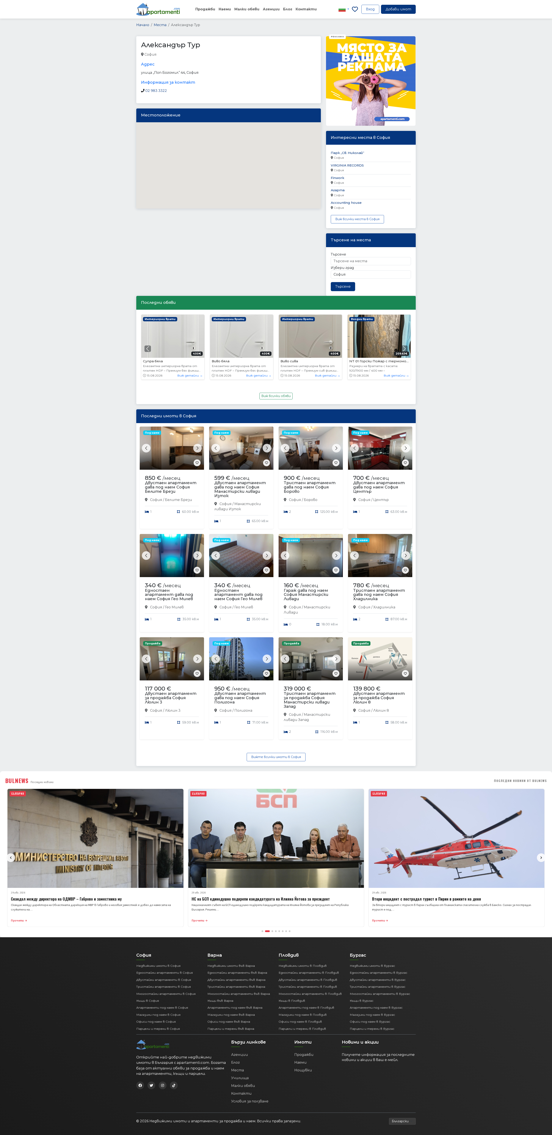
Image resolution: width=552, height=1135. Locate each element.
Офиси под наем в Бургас (370, 1021)
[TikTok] (174, 1085)
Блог (287, 9)
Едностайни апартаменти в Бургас (378, 972)
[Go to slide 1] (262, 931)
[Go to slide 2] (266, 931)
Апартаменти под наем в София (162, 1007)
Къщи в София (147, 1000)
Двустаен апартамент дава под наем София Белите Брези (170, 487)
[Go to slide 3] (270, 931)
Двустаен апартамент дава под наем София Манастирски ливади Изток (240, 489)
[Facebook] (140, 1085)
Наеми (225, 9)
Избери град (342, 268)
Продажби (205, 9)
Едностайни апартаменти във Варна (237, 972)
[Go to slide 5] (279, 931)
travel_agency (168, 54)
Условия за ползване (249, 1101)
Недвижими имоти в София (158, 965)
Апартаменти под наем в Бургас (376, 1007)
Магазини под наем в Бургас (372, 1014)
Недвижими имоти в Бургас (372, 965)
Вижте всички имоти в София (276, 757)
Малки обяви (246, 9)
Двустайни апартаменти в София (163, 979)
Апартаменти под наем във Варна (234, 1007)
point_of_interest (196, 54)
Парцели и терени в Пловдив (302, 1028)
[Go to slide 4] (276, 931)
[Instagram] (162, 1085)
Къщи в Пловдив (292, 1000)
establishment (224, 54)
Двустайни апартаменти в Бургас (378, 979)
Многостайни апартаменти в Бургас (380, 993)
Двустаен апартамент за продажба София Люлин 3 (170, 698)
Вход (370, 9)
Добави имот (398, 9)
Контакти (306, 9)
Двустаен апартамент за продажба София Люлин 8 (379, 698)
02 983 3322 (156, 91)
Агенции (271, 9)
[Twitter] (151, 1085)
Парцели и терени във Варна (230, 1028)
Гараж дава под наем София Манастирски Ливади (306, 594)
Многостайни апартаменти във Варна (238, 993)
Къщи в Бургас (361, 1000)
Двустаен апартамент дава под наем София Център (379, 487)
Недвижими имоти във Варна (231, 965)
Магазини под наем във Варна (231, 1014)
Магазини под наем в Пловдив (303, 1014)
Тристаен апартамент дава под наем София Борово (310, 487)
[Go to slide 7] (286, 931)
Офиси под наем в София (156, 1021)
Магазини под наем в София (158, 1014)
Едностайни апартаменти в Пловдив (309, 972)
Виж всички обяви (276, 396)
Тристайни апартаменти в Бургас (377, 986)
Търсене (338, 254)
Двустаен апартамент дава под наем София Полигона (240, 698)
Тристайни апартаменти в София (163, 986)
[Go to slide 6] (283, 931)
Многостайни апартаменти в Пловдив (310, 993)
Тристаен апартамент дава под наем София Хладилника (379, 594)
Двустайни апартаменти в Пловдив (308, 979)
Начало (142, 25)
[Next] (541, 857)
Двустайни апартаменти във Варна (236, 979)
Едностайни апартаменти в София (164, 972)
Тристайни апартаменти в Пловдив (308, 986)
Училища (240, 1078)
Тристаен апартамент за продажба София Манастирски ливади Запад (310, 700)
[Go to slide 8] (289, 931)
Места (160, 25)
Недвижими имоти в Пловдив (303, 965)
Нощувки (303, 1070)
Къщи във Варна (220, 1000)
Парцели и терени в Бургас (372, 1028)
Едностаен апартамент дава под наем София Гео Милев (169, 594)
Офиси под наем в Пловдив (300, 1021)
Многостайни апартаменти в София (166, 993)
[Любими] (355, 9)
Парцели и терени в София (158, 1028)
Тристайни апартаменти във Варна (236, 986)
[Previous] (10, 857)
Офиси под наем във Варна (228, 1021)
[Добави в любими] (197, 462)
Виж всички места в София (357, 219)
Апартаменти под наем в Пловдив (306, 1007)
